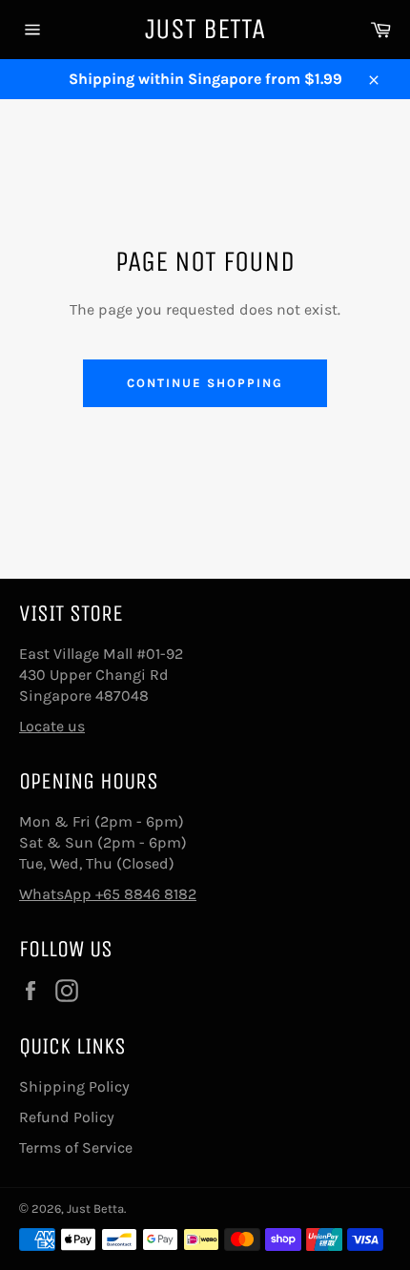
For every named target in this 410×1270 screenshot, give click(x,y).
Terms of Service (76, 1147)
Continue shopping (204, 383)
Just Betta (205, 28)
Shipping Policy (74, 1086)
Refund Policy (66, 1117)
